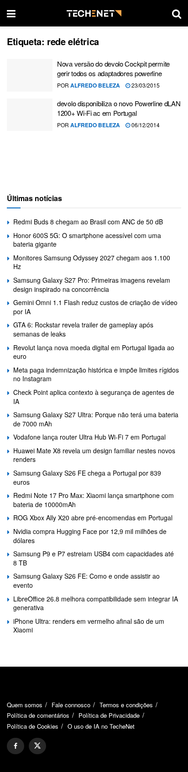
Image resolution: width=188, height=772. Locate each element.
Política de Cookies (32, 726)
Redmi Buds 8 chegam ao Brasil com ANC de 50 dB (88, 221)
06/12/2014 (145, 125)
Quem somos (24, 704)
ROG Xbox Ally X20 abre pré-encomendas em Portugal (92, 517)
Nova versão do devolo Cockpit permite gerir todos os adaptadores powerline (113, 68)
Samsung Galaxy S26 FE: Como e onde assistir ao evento (86, 580)
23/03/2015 (145, 85)
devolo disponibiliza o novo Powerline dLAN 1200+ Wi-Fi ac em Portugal (118, 108)
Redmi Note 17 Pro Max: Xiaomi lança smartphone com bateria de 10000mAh (93, 500)
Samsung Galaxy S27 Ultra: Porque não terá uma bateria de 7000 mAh (95, 419)
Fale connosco (71, 704)
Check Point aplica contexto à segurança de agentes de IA (93, 397)
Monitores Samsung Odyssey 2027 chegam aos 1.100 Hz (91, 262)
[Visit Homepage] (94, 13)
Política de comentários (38, 715)
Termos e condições (126, 704)
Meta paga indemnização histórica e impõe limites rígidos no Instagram (96, 374)
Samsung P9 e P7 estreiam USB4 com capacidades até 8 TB (93, 558)
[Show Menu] (11, 13)
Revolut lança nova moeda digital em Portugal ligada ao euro (93, 352)
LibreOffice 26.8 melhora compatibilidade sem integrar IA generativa (95, 603)
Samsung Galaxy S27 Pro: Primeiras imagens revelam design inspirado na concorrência (91, 284)
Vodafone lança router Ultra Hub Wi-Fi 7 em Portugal (89, 436)
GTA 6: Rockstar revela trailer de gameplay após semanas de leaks (83, 329)
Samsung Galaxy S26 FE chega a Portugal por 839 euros (87, 477)
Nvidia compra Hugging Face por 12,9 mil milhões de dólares (90, 536)
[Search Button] (176, 13)
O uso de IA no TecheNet (101, 726)
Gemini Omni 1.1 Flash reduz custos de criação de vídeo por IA (95, 307)
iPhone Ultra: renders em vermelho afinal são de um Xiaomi (88, 626)
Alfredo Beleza (95, 85)
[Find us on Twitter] (37, 746)
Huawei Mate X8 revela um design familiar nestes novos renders (94, 455)
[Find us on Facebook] (15, 746)
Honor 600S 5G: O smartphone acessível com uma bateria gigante (87, 240)
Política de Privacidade (109, 715)
